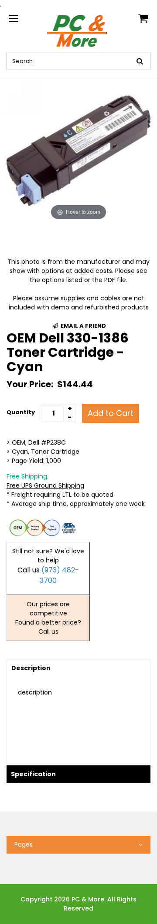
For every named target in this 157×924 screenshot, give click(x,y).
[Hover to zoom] (78, 150)
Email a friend (82, 326)
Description (31, 668)
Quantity (21, 412)
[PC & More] (78, 30)
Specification (33, 774)
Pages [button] (23, 844)
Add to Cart (110, 413)
